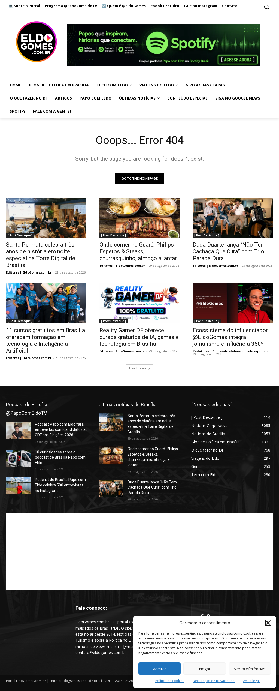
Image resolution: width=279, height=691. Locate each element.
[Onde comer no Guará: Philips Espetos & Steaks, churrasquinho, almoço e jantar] (139, 218)
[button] (268, 623)
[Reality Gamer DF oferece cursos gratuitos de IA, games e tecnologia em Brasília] (139, 303)
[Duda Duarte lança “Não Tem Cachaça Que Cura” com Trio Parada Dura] (233, 218)
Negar (205, 668)
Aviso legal (251, 680)
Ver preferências (249, 668)
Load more (137, 368)
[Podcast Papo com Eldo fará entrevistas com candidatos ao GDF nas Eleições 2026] (18, 430)
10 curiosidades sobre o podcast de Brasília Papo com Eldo (60, 457)
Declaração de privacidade (214, 680)
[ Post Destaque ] (20, 235)
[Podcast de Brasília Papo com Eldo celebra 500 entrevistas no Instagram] (18, 485)
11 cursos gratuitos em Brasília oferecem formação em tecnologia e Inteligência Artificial (45, 340)
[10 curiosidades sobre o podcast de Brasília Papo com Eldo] (18, 458)
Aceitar (159, 668)
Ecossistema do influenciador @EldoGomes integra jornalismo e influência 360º (230, 337)
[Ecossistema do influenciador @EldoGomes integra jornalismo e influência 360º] (233, 303)
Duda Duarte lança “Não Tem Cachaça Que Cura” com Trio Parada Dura (229, 251)
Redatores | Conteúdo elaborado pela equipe (229, 351)
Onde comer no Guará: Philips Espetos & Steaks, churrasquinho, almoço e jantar (138, 251)
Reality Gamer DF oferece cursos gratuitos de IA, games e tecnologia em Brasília (139, 337)
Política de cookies (169, 680)
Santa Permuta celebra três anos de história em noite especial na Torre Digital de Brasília (40, 254)
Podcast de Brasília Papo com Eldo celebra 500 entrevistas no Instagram (60, 484)
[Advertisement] (139, 551)
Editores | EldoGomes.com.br (28, 272)
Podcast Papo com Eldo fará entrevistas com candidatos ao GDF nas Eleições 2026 (61, 429)
